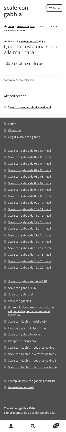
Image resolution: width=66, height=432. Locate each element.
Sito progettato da (15, 413)
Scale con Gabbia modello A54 (27, 321)
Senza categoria (26, 26)
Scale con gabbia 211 (21, 294)
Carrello (51, 423)
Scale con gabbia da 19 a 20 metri (29, 267)
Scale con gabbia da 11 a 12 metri (29, 215)
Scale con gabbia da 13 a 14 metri (29, 228)
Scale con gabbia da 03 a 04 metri (29, 163)
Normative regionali (21, 387)
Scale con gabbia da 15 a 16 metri (29, 241)
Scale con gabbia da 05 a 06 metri (29, 176)
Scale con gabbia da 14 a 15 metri (29, 235)
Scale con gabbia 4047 (22, 288)
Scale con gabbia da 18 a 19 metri (29, 261)
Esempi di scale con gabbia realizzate (32, 381)
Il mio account (11, 426)
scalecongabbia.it (43, 413)
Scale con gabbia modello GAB (27, 281)
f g (43, 41)
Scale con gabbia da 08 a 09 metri (29, 196)
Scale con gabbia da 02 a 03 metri (29, 157)
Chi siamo (14, 130)
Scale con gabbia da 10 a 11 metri (29, 209)
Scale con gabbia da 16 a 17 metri (29, 248)
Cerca (33, 426)
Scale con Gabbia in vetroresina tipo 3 (32, 360)
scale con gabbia (16, 11)
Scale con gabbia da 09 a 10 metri (29, 202)
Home (11, 26)
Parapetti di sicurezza (22, 341)
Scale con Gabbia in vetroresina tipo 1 (32, 347)
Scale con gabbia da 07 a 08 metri (29, 190)
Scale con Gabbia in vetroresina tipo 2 (32, 354)
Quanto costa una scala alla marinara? (29, 107)
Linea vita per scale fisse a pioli (27, 328)
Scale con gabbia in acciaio (25, 334)
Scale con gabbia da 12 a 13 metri (29, 222)
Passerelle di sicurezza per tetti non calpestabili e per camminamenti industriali (31, 311)
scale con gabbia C (20, 301)
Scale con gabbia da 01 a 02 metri (29, 151)
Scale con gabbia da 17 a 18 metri (29, 254)
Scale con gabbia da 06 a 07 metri (29, 183)
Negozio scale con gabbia (24, 137)
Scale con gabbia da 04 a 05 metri (29, 170)
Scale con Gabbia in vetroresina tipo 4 (32, 367)
